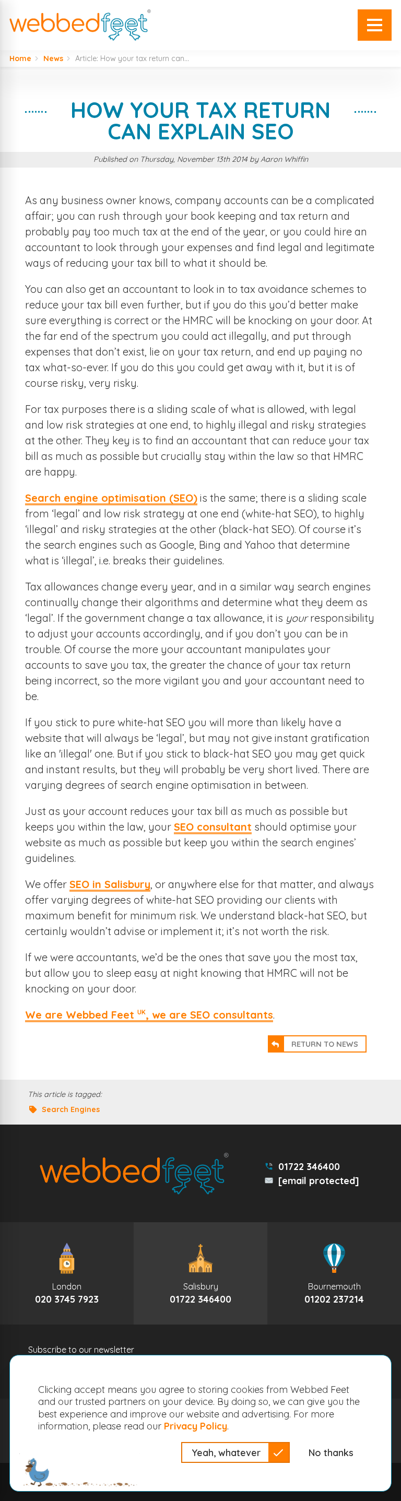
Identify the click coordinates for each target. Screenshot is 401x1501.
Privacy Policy (195, 1426)
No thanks (331, 1452)
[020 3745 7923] (67, 1273)
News (53, 58)
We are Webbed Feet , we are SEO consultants (149, 1014)
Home (20, 58)
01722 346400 (309, 1166)
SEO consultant (213, 826)
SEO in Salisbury (109, 884)
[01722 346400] (200, 1273)
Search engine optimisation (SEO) (111, 497)
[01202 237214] (334, 1273)
